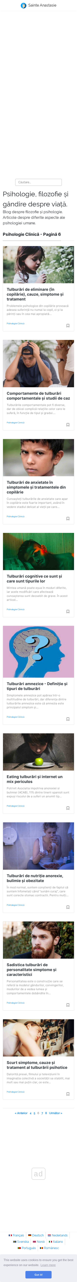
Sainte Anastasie (41, 5)
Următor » (55, 1113)
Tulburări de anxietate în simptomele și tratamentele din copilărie (36, 487)
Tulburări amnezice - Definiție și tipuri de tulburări (37, 686)
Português (29, 1248)
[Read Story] (68, 327)
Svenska (23, 1241)
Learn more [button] (48, 1265)
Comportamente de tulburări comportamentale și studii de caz (38, 396)
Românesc (51, 1248)
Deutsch (38, 1235)
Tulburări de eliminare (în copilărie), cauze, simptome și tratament (35, 294)
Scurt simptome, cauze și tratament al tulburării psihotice (37, 1065)
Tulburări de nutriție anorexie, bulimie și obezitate (35, 878)
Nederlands (60, 1235)
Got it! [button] (39, 1274)
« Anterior (21, 1113)
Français (18, 1235)
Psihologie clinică (15, 323)
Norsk (41, 1241)
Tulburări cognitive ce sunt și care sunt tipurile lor (34, 578)
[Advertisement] (38, 55)
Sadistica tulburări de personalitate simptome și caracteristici (31, 969)
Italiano (58, 1241)
